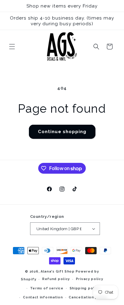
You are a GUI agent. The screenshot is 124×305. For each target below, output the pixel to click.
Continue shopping (62, 131)
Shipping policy (85, 288)
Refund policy (56, 279)
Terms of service (47, 288)
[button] (12, 46)
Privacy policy (89, 279)
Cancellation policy (88, 297)
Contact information (43, 297)
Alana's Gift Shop (58, 271)
